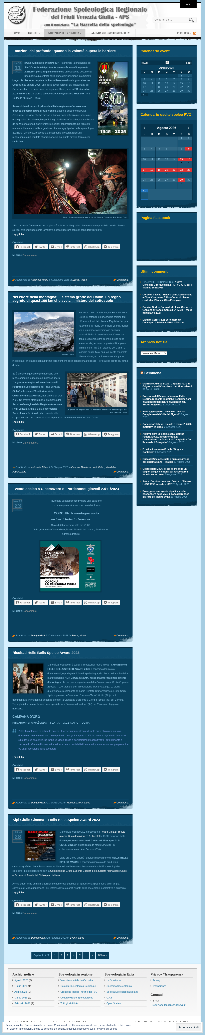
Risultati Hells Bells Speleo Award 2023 (45, 653)
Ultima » (102, 955)
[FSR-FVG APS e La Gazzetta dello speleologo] (77, 16)
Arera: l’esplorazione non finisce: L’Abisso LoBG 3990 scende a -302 (167, 483)
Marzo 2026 (20, 997)
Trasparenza (159, 986)
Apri (188, 4)
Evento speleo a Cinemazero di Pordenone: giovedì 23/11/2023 (65, 489)
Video (83, 279)
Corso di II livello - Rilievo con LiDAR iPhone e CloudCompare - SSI (167, 296)
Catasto (75, 467)
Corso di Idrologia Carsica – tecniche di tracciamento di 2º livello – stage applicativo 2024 (167, 310)
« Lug (144, 62)
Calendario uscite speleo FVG (110, 33)
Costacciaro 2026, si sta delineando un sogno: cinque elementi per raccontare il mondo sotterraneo (165, 471)
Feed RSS (184, 33)
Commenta (123, 279)
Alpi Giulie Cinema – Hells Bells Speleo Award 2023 (56, 820)
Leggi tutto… (19, 234)
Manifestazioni (89, 467)
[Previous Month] (144, 127)
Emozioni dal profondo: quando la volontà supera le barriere (64, 51)
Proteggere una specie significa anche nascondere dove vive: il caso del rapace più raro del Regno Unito (166, 494)
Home (16, 33)
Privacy (157, 980)
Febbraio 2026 (22, 1003)
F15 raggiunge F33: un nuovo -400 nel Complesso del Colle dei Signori (164, 413)
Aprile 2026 (20, 991)
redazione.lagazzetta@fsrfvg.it (169, 1005)
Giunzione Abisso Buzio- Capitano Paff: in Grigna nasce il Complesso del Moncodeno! (167, 385)
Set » (189, 62)
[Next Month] (188, 127)
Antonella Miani (39, 279)
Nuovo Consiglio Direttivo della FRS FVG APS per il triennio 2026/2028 (167, 285)
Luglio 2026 (20, 986)
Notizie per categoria (64, 33)
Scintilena (152, 373)
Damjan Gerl (38, 635)
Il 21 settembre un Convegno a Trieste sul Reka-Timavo (163, 321)
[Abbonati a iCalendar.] (167, 63)
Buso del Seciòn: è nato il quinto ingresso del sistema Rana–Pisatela (166, 460)
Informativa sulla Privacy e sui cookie (97, 1028)
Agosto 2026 (166, 67)
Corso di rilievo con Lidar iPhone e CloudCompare (166, 299)
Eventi (75, 279)
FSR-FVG (34, 33)
